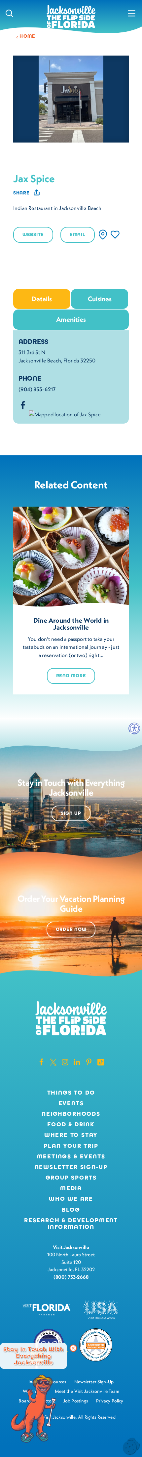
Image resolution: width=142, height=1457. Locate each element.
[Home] (71, 17)
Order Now (71, 929)
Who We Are (71, 1199)
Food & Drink (71, 1124)
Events (71, 1103)
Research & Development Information (71, 1223)
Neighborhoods (71, 1114)
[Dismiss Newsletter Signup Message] (73, 1348)
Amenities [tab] (71, 319)
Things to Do (71, 1093)
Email (78, 234)
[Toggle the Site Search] (9, 13)
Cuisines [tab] (100, 299)
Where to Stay (71, 1135)
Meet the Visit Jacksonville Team (87, 1391)
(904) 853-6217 (36, 389)
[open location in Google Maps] (65, 413)
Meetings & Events (71, 1156)
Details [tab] (42, 299)
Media (71, 1188)
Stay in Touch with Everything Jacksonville (33, 1356)
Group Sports (71, 1178)
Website (33, 234)
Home (27, 36)
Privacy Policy (110, 1401)
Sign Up (71, 813)
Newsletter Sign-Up (71, 1167)
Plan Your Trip (71, 1146)
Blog (71, 1209)
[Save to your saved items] (115, 234)
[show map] (103, 234)
